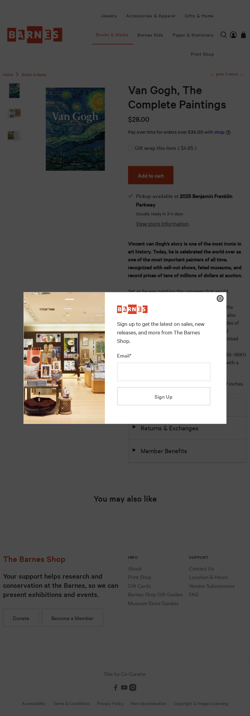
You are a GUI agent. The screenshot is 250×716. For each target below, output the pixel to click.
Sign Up (164, 396)
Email (124, 355)
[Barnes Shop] (132, 311)
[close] (220, 298)
